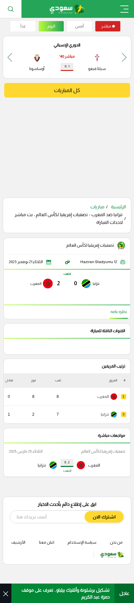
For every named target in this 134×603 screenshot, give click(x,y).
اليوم (51, 26)
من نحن (116, 542)
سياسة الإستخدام (82, 542)
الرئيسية (118, 206)
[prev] (124, 57)
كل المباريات (67, 90)
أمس (79, 26)
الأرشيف (18, 542)
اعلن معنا (46, 542)
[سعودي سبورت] (67, 9)
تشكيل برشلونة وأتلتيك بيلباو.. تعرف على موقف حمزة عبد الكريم (65, 593)
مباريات (97, 206)
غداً (23, 26)
